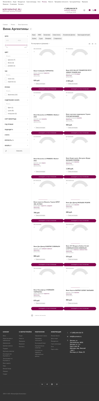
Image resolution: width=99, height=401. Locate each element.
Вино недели (6, 363)
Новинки (5, 371)
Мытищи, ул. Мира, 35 (77, 352)
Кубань (34, 38)
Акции (14, 2)
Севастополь (56, 35)
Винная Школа (7, 2)
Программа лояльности (61, 2)
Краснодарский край (84, 35)
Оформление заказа (41, 336)
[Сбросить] (6, 151)
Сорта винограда (31, 2)
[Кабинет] (84, 10)
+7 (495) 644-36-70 (70, 8)
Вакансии (5, 4)
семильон (76, 249)
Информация (56, 332)
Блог (39, 2)
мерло (44, 163)
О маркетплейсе (25, 332)
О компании (13, 4)
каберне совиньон (47, 248)
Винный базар (7, 368)
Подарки (5, 348)
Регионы (44, 2)
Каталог (6, 332)
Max (57, 384)
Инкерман (48, 38)
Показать (19, 150)
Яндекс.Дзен (52, 384)
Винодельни (21, 2)
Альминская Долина (69, 35)
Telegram (47, 384)
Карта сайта (54, 349)
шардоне (49, 205)
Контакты (21, 4)
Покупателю (40, 332)
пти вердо (77, 74)
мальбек (44, 119)
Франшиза (85, 2)
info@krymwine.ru (75, 336)
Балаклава (47, 35)
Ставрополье (57, 38)
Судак (41, 38)
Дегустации (54, 338)
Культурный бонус (75, 2)
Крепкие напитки (8, 346)
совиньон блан (83, 249)
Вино (4, 336)
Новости (50, 2)
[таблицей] (95, 43)
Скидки (5, 374)
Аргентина (36, 74)
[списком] (92, 43)
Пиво (4, 366)
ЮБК (39, 35)
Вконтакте (42, 384)
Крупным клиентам (8, 351)
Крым (33, 35)
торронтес (46, 73)
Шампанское (6, 343)
